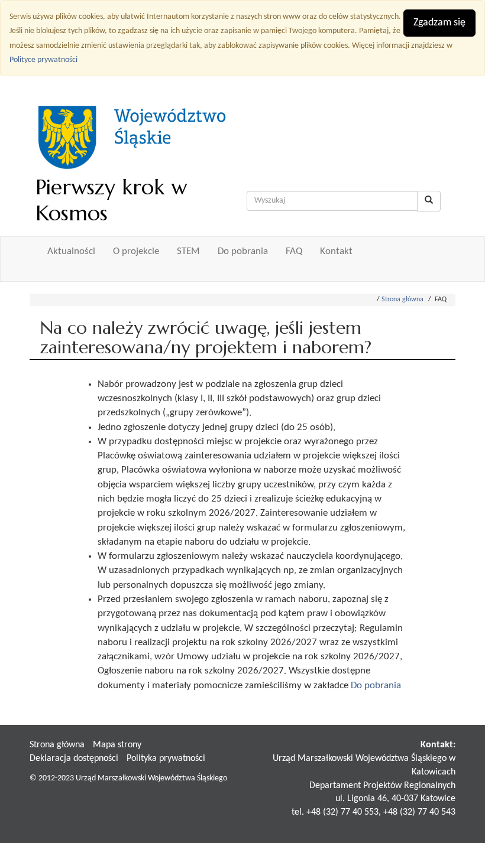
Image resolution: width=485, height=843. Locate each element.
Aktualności (71, 251)
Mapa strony (117, 745)
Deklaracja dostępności (74, 758)
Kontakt (336, 251)
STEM (188, 251)
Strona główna (402, 299)
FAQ (294, 251)
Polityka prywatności (166, 758)
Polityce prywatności (43, 60)
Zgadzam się (439, 22)
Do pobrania (243, 251)
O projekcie (136, 251)
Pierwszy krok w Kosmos (111, 200)
